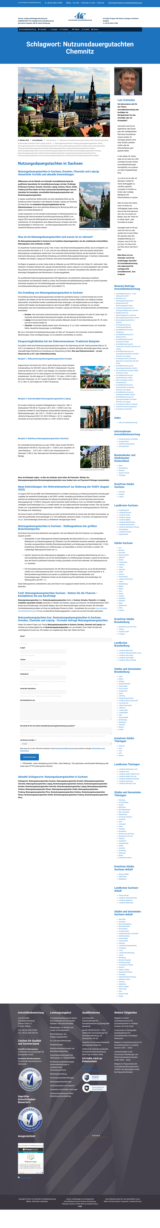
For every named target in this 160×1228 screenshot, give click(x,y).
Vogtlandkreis (123, 534)
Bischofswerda (124, 555)
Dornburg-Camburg (125, 817)
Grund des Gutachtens (28, 688)
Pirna (120, 591)
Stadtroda (122, 853)
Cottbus (121, 629)
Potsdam (122, 634)
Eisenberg (122, 819)
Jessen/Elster (123, 941)
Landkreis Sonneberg (126, 781)
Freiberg (121, 564)
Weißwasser (123, 605)
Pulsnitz (121, 596)
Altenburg (122, 800)
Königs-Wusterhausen (126, 698)
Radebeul (122, 600)
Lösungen (54, 29)
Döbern (121, 679)
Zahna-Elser (123, 989)
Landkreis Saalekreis (125, 900)
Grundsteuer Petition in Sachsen (127, 404)
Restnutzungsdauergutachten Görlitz (31, 153)
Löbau (121, 581)
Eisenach (122, 746)
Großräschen (123, 691)
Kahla (121, 826)
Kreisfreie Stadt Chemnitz (92, 140)
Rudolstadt (122, 841)
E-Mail (22, 648)
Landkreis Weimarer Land (127, 783)
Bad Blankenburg (124, 809)
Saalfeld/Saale (123, 843)
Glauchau (122, 569)
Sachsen (49, 143)
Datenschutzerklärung (90, 1071)
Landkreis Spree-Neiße (126, 658)
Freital (121, 567)
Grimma (121, 574)
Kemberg (122, 943)
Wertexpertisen (124, 446)
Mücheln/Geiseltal (125, 960)
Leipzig (121, 496)
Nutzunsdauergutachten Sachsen (83, 148)
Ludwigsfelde (123, 712)
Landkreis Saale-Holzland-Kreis (129, 774)
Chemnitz (122, 492)
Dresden (121, 494)
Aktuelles (43, 29)
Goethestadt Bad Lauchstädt (128, 933)
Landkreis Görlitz (124, 515)
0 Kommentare (51, 140)
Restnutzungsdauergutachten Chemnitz (32, 151)
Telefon (23, 659)
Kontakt (86, 29)
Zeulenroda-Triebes (125, 858)
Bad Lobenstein (124, 812)
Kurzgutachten (124, 441)
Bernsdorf (122, 552)
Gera (120, 748)
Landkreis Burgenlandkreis (128, 945)
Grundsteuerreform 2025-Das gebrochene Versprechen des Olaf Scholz (127, 361)
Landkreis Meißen (125, 520)
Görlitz (121, 572)
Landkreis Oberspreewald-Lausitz (130, 653)
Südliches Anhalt (124, 979)
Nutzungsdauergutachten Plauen (51, 146)
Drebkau (121, 681)
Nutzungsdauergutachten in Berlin (127, 318)
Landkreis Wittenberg (126, 903)
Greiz (120, 822)
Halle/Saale (122, 876)
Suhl (120, 753)
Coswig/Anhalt (124, 931)
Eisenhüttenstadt (124, 684)
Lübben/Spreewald (125, 705)
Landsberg (122, 948)
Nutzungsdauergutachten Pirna (29, 146)
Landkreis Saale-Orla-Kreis (127, 776)
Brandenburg (123, 468)
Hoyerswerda (123, 577)
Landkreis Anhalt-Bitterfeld (128, 898)
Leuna (121, 950)
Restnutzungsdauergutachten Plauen (31, 155)
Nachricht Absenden (29, 757)
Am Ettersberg (123, 802)
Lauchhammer (124, 703)
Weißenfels (122, 984)
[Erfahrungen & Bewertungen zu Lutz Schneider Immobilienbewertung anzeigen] (31, 1158)
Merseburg (122, 957)
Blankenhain (123, 814)
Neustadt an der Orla (126, 836)
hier (56, 550)
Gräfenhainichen (124, 936)
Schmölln (122, 848)
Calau (121, 676)
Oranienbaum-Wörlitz (126, 965)
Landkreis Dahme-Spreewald (128, 700)
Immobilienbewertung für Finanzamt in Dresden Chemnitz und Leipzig (128, 346)
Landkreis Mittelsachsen (127, 522)
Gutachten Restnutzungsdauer (126, 406)
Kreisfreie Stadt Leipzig (37, 143)
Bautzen (121, 550)
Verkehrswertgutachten (127, 444)
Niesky (121, 589)
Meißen (121, 586)
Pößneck (122, 838)
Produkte (65, 29)
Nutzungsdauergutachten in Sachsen (50, 163)
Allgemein (63, 140)
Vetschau (122, 725)
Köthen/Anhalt (124, 895)
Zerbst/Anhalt (123, 994)
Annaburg (122, 922)
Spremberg (122, 722)
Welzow (121, 727)
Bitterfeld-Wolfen (124, 926)
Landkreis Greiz (124, 771)
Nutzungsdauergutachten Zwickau (76, 146)
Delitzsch (122, 557)
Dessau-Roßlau (124, 874)
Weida (121, 855)
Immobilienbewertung (28, 29)
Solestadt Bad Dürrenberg (127, 977)
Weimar (121, 755)
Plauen (121, 593)
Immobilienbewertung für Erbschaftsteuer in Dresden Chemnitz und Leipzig (125, 387)
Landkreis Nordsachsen (127, 524)
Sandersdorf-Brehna (125, 972)
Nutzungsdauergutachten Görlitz (90, 143)
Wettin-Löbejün (124, 986)
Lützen (121, 955)
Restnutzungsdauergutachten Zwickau (85, 155)
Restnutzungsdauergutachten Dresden (59, 151)
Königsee (122, 829)
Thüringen (122, 475)
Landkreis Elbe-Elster (126, 650)
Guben (121, 693)
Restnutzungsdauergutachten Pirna (83, 153)
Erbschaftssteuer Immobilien (128, 439)
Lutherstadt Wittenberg (126, 953)
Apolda (121, 805)
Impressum (86, 1067)
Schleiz (121, 846)
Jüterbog (122, 696)
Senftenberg (123, 720)
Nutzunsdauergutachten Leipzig (60, 148)
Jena (120, 751)
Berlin (120, 466)
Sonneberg (122, 850)
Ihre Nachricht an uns (27, 700)
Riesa (120, 603)
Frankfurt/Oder (124, 631)
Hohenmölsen (123, 938)
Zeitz (120, 991)
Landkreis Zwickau (125, 532)
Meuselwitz (122, 831)
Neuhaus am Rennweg (126, 834)
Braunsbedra (123, 929)
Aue (120, 548)
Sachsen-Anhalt (124, 473)
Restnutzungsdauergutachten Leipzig (57, 153)
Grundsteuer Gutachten (124, 409)
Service (95, 29)
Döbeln (121, 560)
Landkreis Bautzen (125, 512)
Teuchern (122, 982)
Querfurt (121, 967)
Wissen (77, 29)
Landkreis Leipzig (124, 517)
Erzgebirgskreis (124, 510)
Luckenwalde (123, 710)
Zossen (121, 729)
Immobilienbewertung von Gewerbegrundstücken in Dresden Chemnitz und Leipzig (127, 353)
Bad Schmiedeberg (125, 924)
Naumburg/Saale (124, 962)
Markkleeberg (123, 584)
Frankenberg (123, 562)
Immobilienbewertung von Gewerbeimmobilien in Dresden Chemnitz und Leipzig (126, 399)
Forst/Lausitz (123, 688)
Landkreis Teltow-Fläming (127, 660)
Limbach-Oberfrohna (126, 579)
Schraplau (122, 974)
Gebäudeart (24, 674)
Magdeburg (122, 879)
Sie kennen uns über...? (28, 740)
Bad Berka (122, 807)
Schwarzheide (123, 717)
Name (22, 636)
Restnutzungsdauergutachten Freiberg (87, 151)
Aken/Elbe (122, 919)
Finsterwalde (123, 686)
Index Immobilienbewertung (128, 422)
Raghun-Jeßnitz (124, 970)
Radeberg (122, 598)
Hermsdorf (122, 824)
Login (80, 1206)
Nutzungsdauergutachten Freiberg (67, 143)
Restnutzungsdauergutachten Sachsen (58, 155)
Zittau (121, 608)
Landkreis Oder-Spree (126, 655)
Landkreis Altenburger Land (128, 769)
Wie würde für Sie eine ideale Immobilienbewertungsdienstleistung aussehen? (47, 726)
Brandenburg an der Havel (127, 627)
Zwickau (121, 610)
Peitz (120, 715)
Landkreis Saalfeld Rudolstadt (129, 779)
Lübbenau (122, 708)
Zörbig (121, 996)
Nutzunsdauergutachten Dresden (36, 148)
